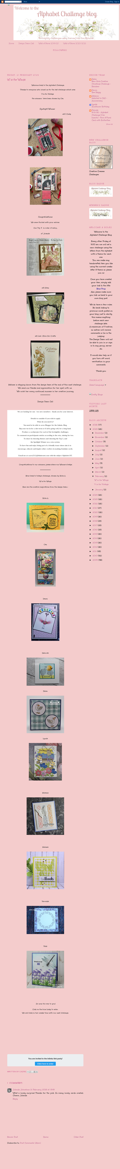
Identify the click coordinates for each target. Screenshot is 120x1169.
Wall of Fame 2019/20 (49, 43)
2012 (95, 547)
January (99, 489)
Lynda (94, 104)
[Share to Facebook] (34, 1072)
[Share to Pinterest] (37, 1072)
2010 (95, 555)
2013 (95, 542)
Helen (94, 79)
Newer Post (12, 1137)
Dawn (94, 90)
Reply (15, 1099)
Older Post (78, 1137)
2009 (95, 560)
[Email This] (28, 1072)
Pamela (95, 110)
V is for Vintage (102, 484)
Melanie (95, 96)
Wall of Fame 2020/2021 (74, 43)
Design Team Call (26, 43)
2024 (95, 495)
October (99, 441)
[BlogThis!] (30, 1072)
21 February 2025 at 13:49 (42, 1089)
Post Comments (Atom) (30, 1143)
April (97, 467)
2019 (95, 516)
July (97, 454)
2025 (95, 429)
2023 (95, 499)
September (100, 446)
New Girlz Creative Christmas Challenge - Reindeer (101, 84)
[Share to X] (32, 1072)
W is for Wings (102, 480)
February (99, 476)
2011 (95, 551)
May (97, 463)
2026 (95, 425)
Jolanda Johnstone (21, 1089)
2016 (95, 529)
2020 (95, 512)
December (100, 433)
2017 (95, 525)
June (97, 459)
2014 (95, 538)
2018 (95, 521)
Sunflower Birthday (100, 106)
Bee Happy (96, 92)
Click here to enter (45, 1063)
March (98, 472)
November (100, 437)
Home (11, 43)
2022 (95, 503)
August (98, 450)
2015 (95, 534)
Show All (109, 124)
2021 (95, 508)
